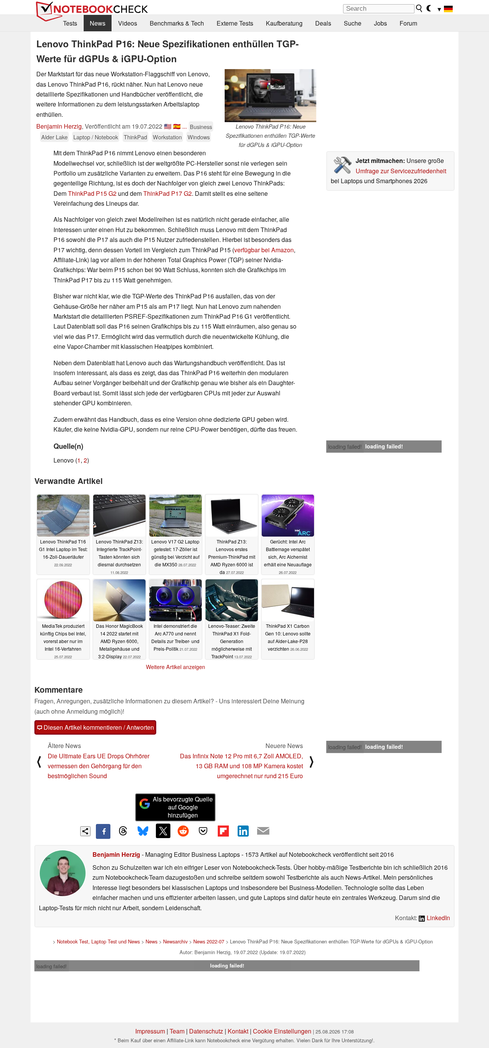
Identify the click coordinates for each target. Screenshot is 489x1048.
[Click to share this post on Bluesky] (143, 831)
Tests (70, 23)
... (184, 126)
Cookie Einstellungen (282, 1031)
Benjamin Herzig (59, 126)
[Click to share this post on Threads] (123, 831)
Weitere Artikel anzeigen (175, 667)
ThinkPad (135, 137)
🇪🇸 (177, 126)
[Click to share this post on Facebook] (103, 831)
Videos (127, 23)
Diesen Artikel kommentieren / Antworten (98, 727)
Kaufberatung (284, 23)
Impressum (150, 1031)
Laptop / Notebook (95, 137)
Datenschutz (206, 1031)
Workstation (167, 137)
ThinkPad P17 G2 (167, 193)
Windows (199, 137)
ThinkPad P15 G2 (92, 193)
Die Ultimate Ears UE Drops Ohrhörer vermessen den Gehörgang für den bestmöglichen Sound (98, 765)
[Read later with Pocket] (203, 831)
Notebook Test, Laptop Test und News (98, 941)
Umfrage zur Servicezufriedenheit (401, 170)
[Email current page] (263, 831)
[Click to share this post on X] (163, 831)
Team (177, 1031)
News (97, 23)
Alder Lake (54, 137)
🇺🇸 (168, 126)
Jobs (380, 23)
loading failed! (345, 446)
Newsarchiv (175, 941)
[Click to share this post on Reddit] (183, 831)
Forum (408, 23)
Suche (352, 23)
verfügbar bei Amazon (264, 249)
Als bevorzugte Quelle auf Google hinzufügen (183, 807)
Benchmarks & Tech (177, 23)
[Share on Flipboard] (223, 831)
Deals (323, 23)
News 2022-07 (208, 941)
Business (201, 127)
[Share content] (85, 831)
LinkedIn (437, 917)
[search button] (419, 8)
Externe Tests (235, 23)
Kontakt (238, 1031)
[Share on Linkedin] (243, 831)
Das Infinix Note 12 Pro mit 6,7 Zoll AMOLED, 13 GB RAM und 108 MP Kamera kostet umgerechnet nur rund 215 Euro (241, 765)
